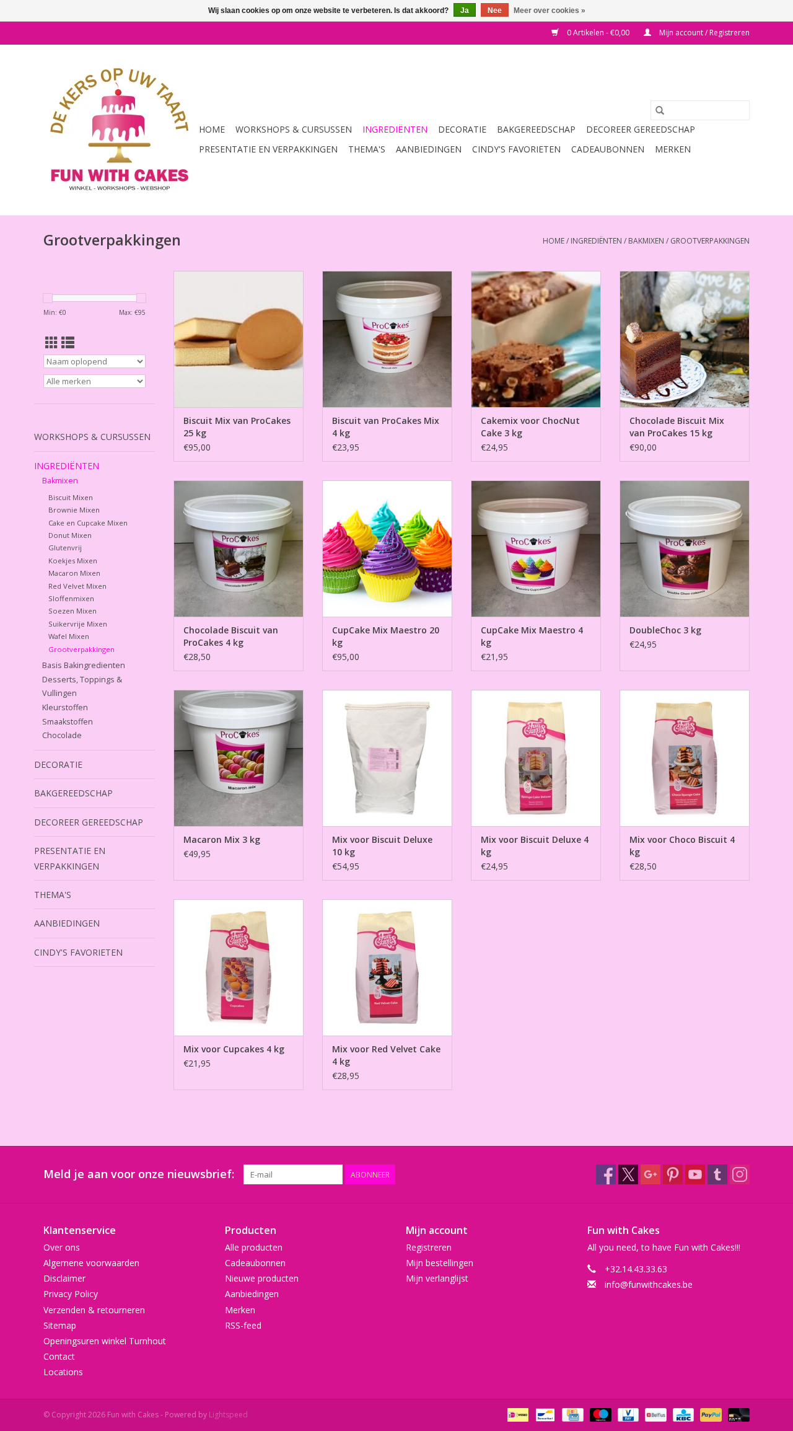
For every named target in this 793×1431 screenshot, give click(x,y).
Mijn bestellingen (439, 1263)
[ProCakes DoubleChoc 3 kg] (685, 548)
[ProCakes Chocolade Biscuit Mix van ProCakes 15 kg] (685, 339)
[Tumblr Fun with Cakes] (717, 1174)
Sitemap (59, 1325)
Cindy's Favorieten (516, 149)
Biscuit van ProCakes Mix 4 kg (385, 427)
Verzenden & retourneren (94, 1310)
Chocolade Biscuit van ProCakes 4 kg (230, 636)
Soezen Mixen (72, 610)
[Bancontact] (544, 1414)
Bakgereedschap (536, 129)
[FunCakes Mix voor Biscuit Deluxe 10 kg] (387, 758)
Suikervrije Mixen (77, 623)
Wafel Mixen (68, 636)
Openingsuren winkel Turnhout (104, 1341)
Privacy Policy (70, 1294)
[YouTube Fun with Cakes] (695, 1174)
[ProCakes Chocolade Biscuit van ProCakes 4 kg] (238, 548)
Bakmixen (646, 241)
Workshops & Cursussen (293, 129)
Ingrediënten (394, 129)
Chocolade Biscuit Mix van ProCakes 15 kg (676, 427)
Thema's (366, 149)
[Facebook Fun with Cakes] (606, 1174)
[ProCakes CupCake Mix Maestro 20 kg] (387, 548)
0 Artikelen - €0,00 (598, 32)
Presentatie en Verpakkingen (268, 149)
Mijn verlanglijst (437, 1278)
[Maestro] (599, 1414)
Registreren (429, 1247)
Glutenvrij (65, 547)
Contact (59, 1356)
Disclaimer (64, 1278)
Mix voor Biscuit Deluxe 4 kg (535, 846)
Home (212, 129)
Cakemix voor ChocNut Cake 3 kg (530, 427)
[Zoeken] (660, 110)
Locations (63, 1372)
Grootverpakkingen (710, 241)
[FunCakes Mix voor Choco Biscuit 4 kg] (685, 758)
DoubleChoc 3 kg (665, 630)
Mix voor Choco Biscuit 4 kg (682, 846)
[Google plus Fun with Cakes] (650, 1174)
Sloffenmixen (71, 598)
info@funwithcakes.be (649, 1284)
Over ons (61, 1247)
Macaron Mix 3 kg (221, 839)
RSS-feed (243, 1325)
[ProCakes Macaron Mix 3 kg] (238, 758)
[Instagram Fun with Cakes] (740, 1174)
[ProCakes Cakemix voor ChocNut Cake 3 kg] (536, 339)
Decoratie (462, 129)
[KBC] (682, 1414)
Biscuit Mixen (70, 497)
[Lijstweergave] (67, 342)
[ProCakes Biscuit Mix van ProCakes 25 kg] (238, 339)
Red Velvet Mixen (77, 586)
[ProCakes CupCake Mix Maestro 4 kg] (536, 548)
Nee (495, 10)
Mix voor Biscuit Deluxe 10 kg (382, 846)
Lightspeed (228, 1414)
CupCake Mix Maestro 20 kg (385, 636)
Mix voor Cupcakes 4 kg (233, 1049)
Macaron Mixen (74, 573)
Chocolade (62, 735)
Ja (464, 10)
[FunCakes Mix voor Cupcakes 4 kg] (238, 967)
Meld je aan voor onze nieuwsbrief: (138, 1174)
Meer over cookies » (549, 10)
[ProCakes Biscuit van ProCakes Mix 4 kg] (387, 339)
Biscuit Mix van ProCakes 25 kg (237, 427)
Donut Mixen (70, 535)
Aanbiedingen (429, 149)
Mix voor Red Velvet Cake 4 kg (386, 1055)
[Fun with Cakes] (119, 129)
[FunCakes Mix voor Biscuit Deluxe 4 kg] (536, 758)
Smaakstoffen (67, 721)
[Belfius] (654, 1414)
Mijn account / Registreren (703, 32)
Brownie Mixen (74, 509)
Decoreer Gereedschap (640, 129)
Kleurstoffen (65, 707)
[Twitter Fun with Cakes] (628, 1174)
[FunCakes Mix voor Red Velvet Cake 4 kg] (387, 967)
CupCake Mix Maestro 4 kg (532, 636)
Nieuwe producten (262, 1278)
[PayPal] (710, 1414)
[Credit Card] (571, 1414)
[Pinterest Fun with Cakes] (673, 1174)
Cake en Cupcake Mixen (88, 522)
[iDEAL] (516, 1414)
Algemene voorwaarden (91, 1263)
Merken (673, 149)
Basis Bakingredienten (83, 665)
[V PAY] (627, 1414)
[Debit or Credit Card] (737, 1414)
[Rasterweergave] (51, 342)
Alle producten (254, 1247)
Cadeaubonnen (607, 149)
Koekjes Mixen (72, 560)
